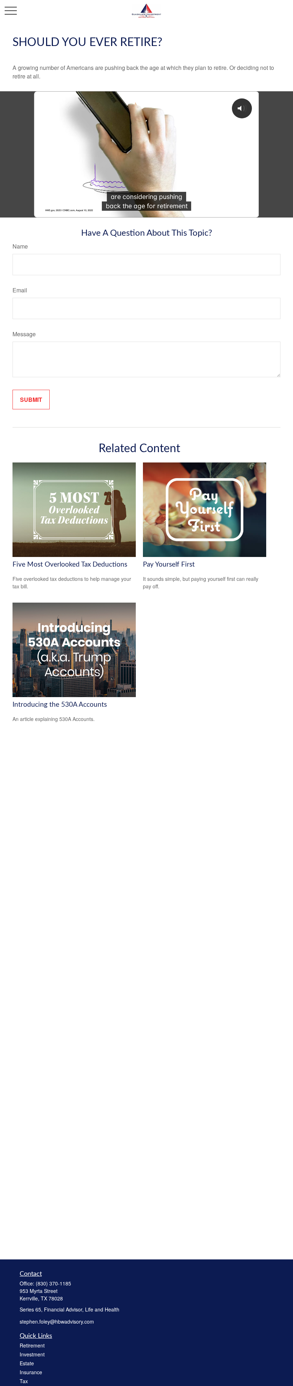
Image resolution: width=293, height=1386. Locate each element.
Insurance (31, 1372)
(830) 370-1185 (53, 1283)
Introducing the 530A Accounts (60, 704)
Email (20, 290)
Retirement (32, 1345)
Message (24, 334)
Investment (32, 1354)
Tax (24, 1381)
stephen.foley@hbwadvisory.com (57, 1321)
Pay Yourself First (169, 564)
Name (20, 246)
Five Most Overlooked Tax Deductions (70, 564)
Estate (27, 1363)
